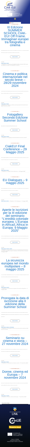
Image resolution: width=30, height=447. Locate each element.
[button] (15, 18)
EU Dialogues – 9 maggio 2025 (15, 181)
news (11, 248)
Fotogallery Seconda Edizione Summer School (15, 117)
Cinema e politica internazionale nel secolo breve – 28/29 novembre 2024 (15, 79)
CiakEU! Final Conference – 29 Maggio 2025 (15, 149)
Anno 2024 (3, 103)
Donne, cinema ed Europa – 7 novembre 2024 (15, 374)
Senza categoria (10, 327)
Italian (12, 22)
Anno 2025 (3, 136)
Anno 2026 (3, 63)
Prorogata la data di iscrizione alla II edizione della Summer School (15, 302)
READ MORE (15, 56)
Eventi (7, 136)
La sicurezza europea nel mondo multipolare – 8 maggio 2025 (15, 264)
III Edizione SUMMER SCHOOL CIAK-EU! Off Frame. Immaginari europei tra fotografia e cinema (15, 36)
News (7, 63)
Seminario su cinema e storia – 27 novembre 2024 (15, 341)
